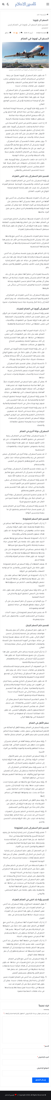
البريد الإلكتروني (43, 1057)
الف (38, 15)
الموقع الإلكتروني (43, 1068)
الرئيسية (44, 15)
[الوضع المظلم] (8, 5)
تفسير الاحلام (9, 1095)
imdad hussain (41, 33)
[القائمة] (47, 5)
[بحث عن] (3, 5)
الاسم (46, 1046)
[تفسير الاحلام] (25, 4)
